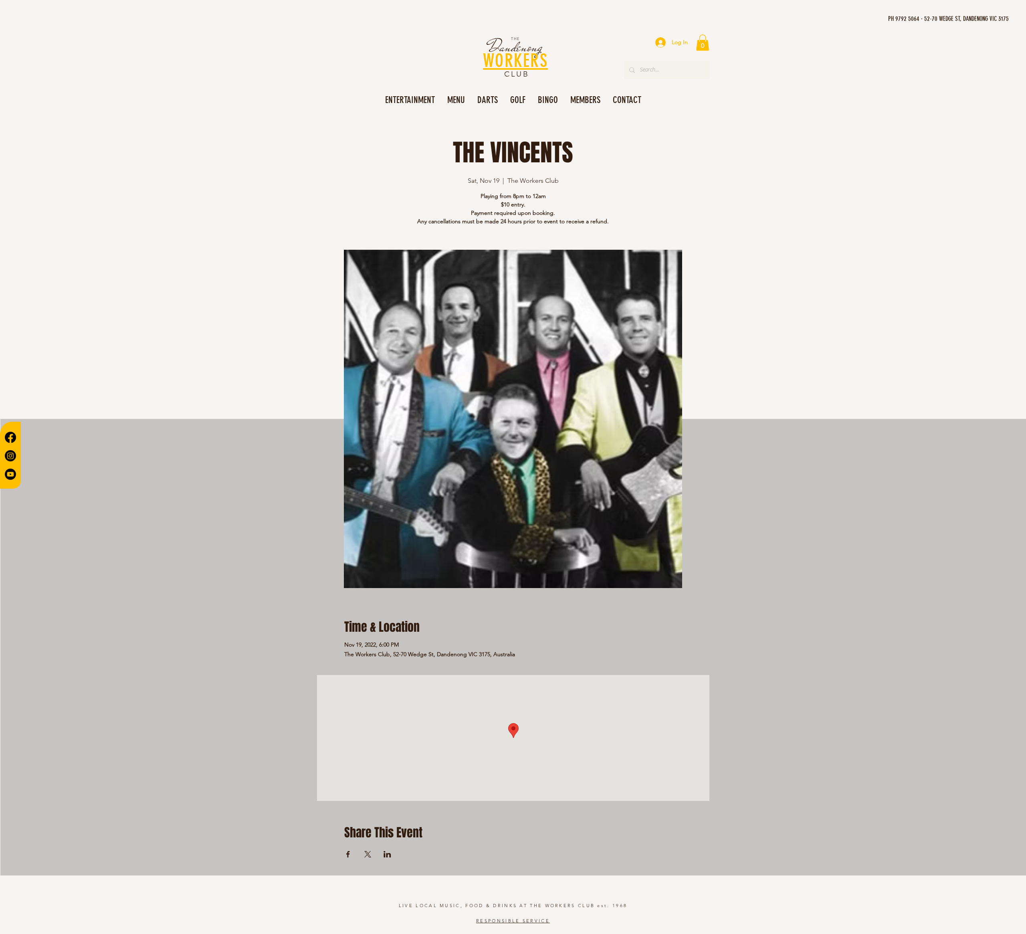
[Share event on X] (368, 854)
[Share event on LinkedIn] (387, 854)
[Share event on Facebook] (348, 854)
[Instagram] (10, 455)
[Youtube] (10, 474)
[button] (702, 42)
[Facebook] (10, 437)
